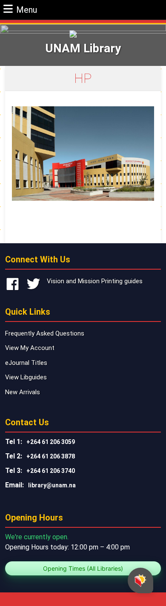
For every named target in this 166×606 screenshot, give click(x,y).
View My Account (29, 348)
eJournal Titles (26, 363)
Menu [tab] (26, 9)
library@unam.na (52, 485)
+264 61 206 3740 (50, 470)
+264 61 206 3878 (50, 456)
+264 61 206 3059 (50, 441)
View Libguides (26, 377)
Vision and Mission (73, 281)
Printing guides (122, 281)
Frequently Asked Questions (44, 333)
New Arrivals (22, 392)
